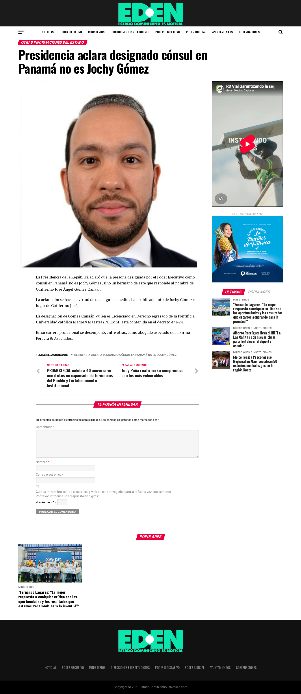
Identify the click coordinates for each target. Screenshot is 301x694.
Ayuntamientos (222, 32)
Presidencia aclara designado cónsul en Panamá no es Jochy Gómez (124, 355)
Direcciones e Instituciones (130, 32)
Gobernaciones (249, 32)
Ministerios (96, 32)
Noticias (48, 32)
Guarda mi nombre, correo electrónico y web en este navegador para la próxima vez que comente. (104, 492)
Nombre (42, 462)
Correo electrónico (50, 474)
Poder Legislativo (167, 32)
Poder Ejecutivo (71, 32)
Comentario (45, 427)
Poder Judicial (196, 32)
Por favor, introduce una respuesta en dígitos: (67, 496)
